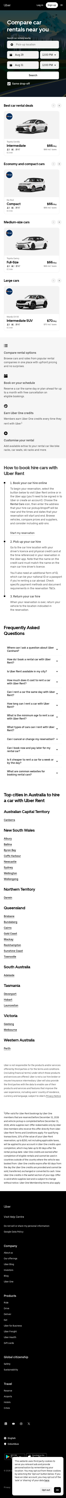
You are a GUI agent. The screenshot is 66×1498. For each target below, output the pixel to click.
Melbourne (10, 1029)
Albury (8, 838)
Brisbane (9, 916)
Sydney (8, 867)
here (46, 1480)
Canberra (9, 820)
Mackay (8, 939)
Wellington (10, 873)
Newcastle (10, 861)
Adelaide (9, 975)
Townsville (10, 956)
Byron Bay (10, 850)
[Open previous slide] (53, 105)
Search (33, 75)
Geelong (9, 1024)
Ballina (8, 844)
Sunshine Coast (13, 950)
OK (57, 1490)
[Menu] (61, 5)
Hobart (8, 999)
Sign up (52, 5)
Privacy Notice (53, 1096)
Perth (7, 1048)
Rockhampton (12, 945)
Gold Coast (10, 933)
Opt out (46, 1490)
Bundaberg (10, 922)
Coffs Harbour (12, 855)
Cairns (8, 927)
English (12, 1438)
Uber (7, 5)
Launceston (11, 1005)
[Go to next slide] (59, 105)
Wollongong (11, 879)
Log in (40, 5)
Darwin (8, 897)
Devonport (10, 993)
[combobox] (36, 45)
